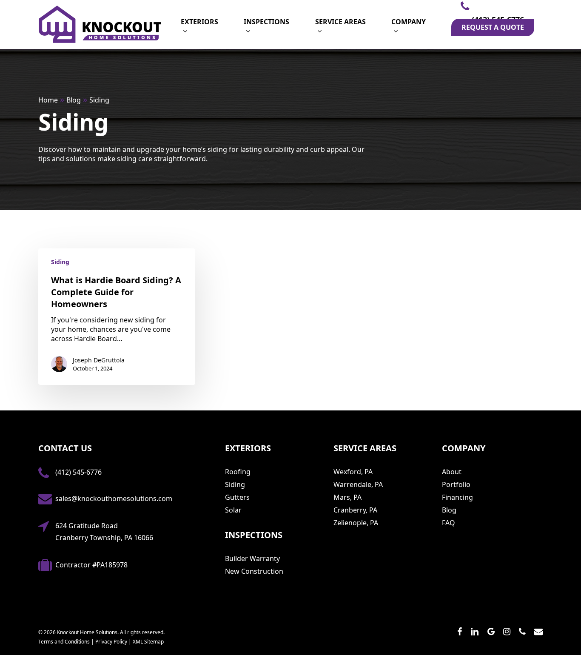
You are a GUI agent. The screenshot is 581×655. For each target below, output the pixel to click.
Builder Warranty (252, 558)
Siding (60, 262)
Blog (449, 510)
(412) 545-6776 (78, 472)
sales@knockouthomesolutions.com (113, 498)
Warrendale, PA (358, 484)
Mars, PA (347, 497)
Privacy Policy (111, 641)
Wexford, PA (353, 471)
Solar (233, 510)
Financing (457, 497)
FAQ (448, 522)
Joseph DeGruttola (99, 360)
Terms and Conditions (64, 641)
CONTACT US (65, 448)
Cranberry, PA (355, 510)
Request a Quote (492, 27)
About (451, 471)
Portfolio (456, 484)
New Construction (254, 571)
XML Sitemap (148, 641)
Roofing (238, 471)
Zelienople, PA (355, 522)
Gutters (237, 497)
